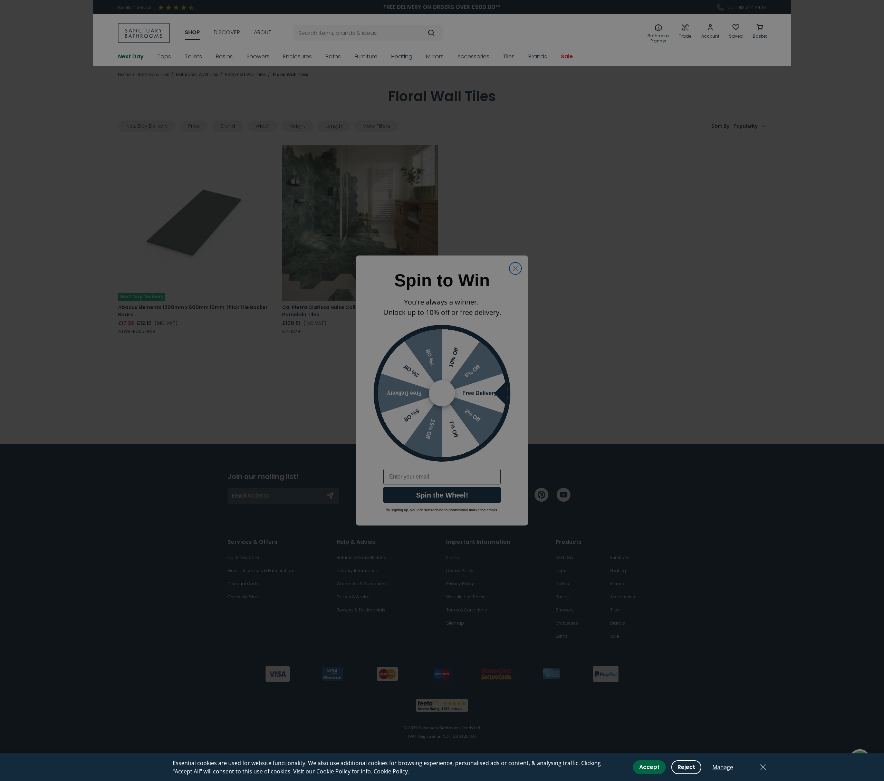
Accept (649, 767)
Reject (686, 767)
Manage (722, 767)
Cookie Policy (391, 771)
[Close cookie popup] (763, 767)
